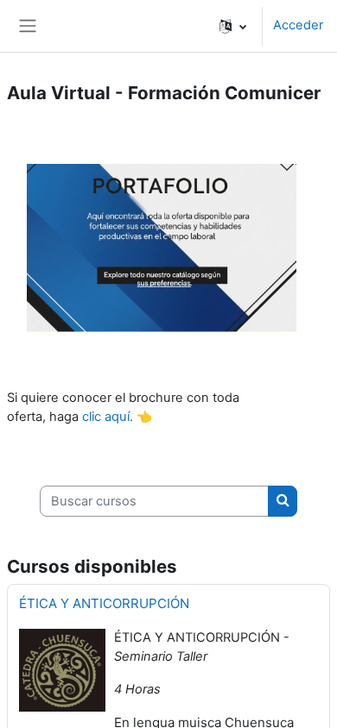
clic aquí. (107, 416)
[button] (232, 26)
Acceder (298, 25)
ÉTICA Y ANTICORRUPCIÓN (104, 603)
